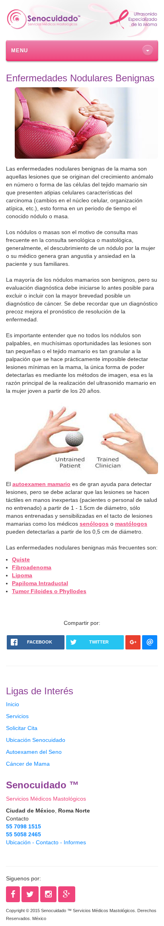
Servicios (17, 716)
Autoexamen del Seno (34, 752)
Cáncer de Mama (28, 764)
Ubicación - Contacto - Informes (46, 842)
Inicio (12, 704)
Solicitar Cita (21, 728)
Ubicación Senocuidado (35, 740)
